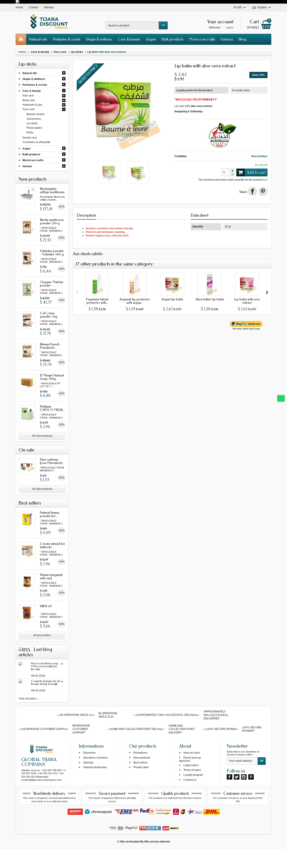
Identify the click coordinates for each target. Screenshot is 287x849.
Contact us (189, 779)
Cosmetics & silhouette (36, 142)
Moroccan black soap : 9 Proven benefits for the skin (45, 666)
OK (163, 25)
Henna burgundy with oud (51, 576)
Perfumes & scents (66, 39)
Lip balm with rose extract (247, 301)
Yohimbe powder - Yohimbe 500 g (52, 252)
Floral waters (34, 127)
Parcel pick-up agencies (190, 759)
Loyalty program (193, 774)
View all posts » (28, 698)
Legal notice (190, 765)
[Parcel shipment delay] (31, 1)
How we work (191, 752)
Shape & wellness (99, 39)
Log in (229, 27)
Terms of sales (192, 770)
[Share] (252, 191)
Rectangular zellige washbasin (52, 190)
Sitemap (88, 762)
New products (141, 757)
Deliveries (89, 752)
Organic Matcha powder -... (51, 283)
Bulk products (172, 39)
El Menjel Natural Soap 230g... (52, 377)
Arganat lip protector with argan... (135, 301)
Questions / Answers (95, 757)
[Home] (21, 39)
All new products (42, 435)
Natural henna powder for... (49, 514)
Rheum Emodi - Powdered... (50, 346)
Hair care (28, 95)
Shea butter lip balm (209, 299)
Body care (29, 100)
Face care (29, 109)
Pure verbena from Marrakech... (52, 461)
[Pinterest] (263, 191)
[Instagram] (244, 777)
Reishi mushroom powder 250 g (51, 221)
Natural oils (38, 39)
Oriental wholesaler (95, 767)
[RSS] (24, 649)
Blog (242, 39)
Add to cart (256, 172)
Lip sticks (32, 123)
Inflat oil (46, 606)
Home (22, 51)
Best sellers (140, 762)
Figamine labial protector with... (97, 301)
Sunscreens (33, 118)
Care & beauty (129, 39)
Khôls (29, 132)
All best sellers (42, 635)
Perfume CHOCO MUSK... (52, 408)
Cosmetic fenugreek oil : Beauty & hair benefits (46, 682)
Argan (151, 39)
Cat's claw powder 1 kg (48, 315)
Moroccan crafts (202, 39)
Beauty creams (35, 114)
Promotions (140, 752)
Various (227, 39)
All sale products (42, 488)
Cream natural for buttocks (52, 545)
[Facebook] (229, 777)
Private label (141, 767)
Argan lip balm (172, 299)
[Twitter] (236, 777)
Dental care (30, 137)
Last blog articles (35, 652)
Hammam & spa (32, 104)
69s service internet (157, 841)
